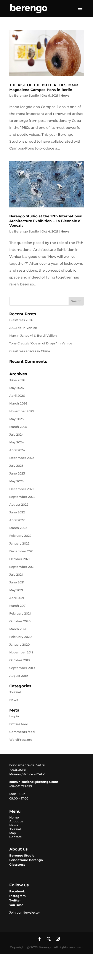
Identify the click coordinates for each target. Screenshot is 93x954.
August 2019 (18, 676)
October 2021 (19, 559)
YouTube (16, 905)
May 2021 (16, 590)
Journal (15, 692)
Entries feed (18, 724)
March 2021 (17, 606)
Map (12, 833)
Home (14, 817)
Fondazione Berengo (26, 860)
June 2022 (17, 512)
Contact (15, 837)
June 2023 (17, 473)
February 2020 (20, 637)
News (65, 95)
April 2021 (16, 598)
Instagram (17, 896)
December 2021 (21, 551)
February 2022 (20, 536)
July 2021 (16, 575)
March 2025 (18, 427)
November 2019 (21, 652)
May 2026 (16, 388)
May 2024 (16, 442)
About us (16, 821)
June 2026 (17, 380)
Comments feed (22, 732)
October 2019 (19, 660)
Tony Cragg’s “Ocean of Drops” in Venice (40, 343)
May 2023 (16, 481)
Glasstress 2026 (21, 320)
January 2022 (19, 543)
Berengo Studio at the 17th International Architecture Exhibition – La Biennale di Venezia (45, 221)
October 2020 (19, 621)
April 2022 (17, 520)
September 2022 (22, 497)
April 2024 (17, 450)
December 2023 (21, 458)
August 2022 (18, 504)
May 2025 (16, 419)
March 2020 (18, 629)
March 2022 (18, 528)
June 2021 (16, 582)
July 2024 (16, 434)
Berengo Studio (26, 95)
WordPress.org (20, 740)
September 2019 (22, 668)
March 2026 (18, 403)
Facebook (17, 891)
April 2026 (17, 396)
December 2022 (21, 489)
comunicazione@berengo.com (33, 782)
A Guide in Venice (23, 328)
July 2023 (16, 466)
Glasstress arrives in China (29, 351)
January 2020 (19, 645)
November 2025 (21, 411)
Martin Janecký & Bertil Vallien (33, 336)
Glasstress (17, 864)
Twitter (15, 900)
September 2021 (22, 567)
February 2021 (20, 613)
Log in (14, 716)
